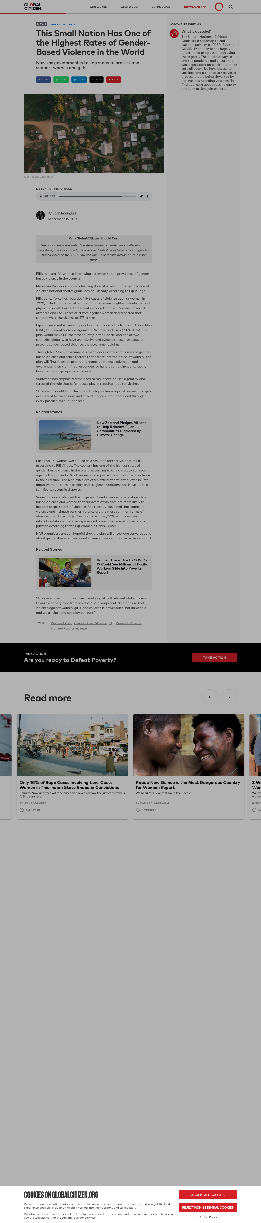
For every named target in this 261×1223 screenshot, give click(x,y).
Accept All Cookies (207, 1194)
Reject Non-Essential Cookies (207, 1207)
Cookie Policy (208, 1217)
